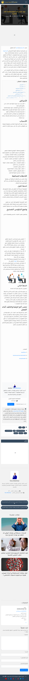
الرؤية (15, 261)
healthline (23, 352)
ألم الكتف (21, 433)
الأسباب (21, 86)
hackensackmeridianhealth (19, 355)
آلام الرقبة (5, 51)
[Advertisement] (14, 35)
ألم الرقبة (22, 48)
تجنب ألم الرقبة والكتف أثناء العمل (15, 96)
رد (25, 622)
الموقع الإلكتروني (24, 663)
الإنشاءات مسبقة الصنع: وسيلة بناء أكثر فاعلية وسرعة (14, 502)
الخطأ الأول (18, 90)
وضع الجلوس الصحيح (18, 92)
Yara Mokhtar (17, 388)
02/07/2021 (18, 16)
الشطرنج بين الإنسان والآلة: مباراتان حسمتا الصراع (13, 507)
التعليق (26, 634)
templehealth (22, 358)
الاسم (26, 652)
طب (23, 427)
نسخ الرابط (10, 404)
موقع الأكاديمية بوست (18, 411)
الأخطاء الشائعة (19, 88)
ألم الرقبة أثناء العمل (20, 430)
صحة (20, 427)
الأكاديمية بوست (8, 430)
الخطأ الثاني (17, 94)
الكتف (17, 48)
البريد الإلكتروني (24, 657)
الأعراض (21, 84)
